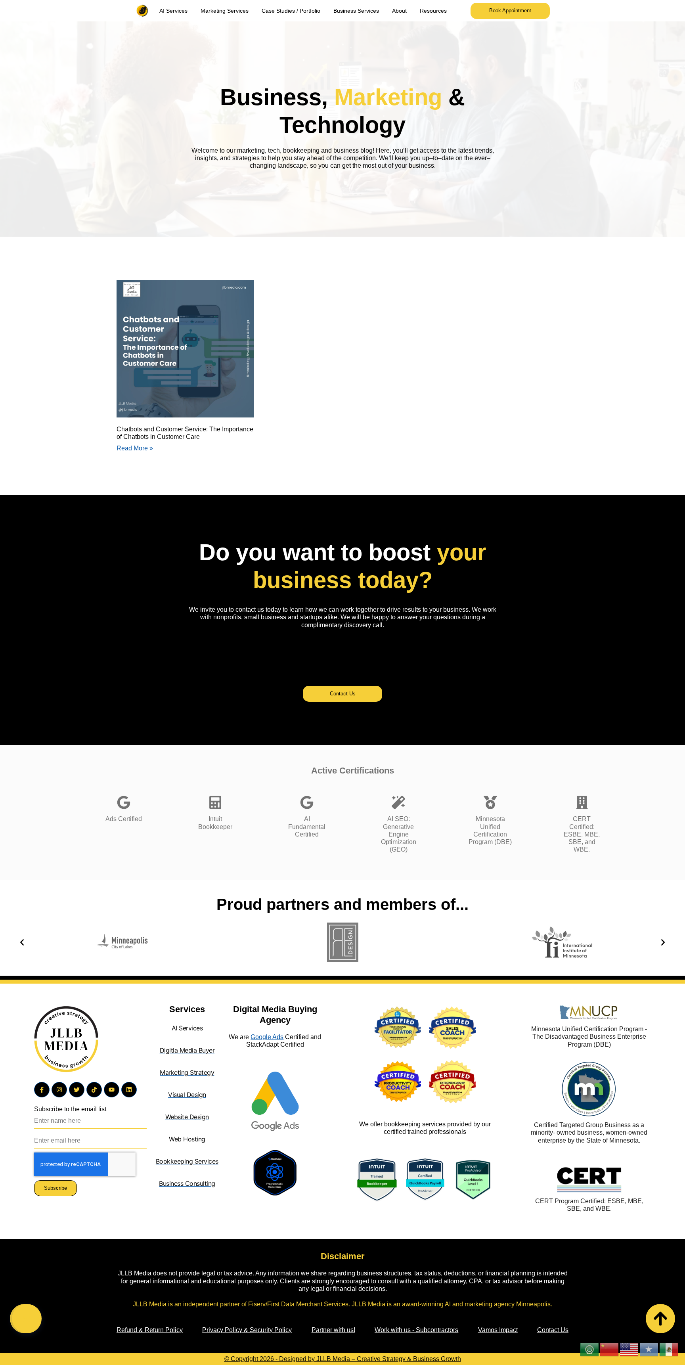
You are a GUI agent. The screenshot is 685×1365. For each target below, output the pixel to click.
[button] (22, 942)
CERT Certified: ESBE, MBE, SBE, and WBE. (582, 834)
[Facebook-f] (42, 1089)
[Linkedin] (129, 1089)
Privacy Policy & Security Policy (247, 1330)
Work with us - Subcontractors (416, 1330)
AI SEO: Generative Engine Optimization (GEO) (398, 834)
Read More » (135, 448)
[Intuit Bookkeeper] (215, 802)
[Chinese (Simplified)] (610, 1349)
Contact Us (552, 1330)
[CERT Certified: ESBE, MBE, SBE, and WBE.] (582, 802)
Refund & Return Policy (150, 1330)
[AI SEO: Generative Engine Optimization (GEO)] (398, 802)
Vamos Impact (498, 1330)
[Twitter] (76, 1089)
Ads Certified (123, 819)
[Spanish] (669, 1349)
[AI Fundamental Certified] (307, 802)
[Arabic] (590, 1349)
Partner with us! (333, 1330)
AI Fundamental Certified (306, 826)
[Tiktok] (94, 1089)
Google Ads (267, 1037)
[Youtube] (111, 1089)
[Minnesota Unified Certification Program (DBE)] (490, 802)
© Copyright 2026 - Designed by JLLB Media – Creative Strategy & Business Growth (342, 1358)
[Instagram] (59, 1089)
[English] (629, 1349)
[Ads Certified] (123, 802)
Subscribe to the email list (70, 1109)
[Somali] (649, 1349)
